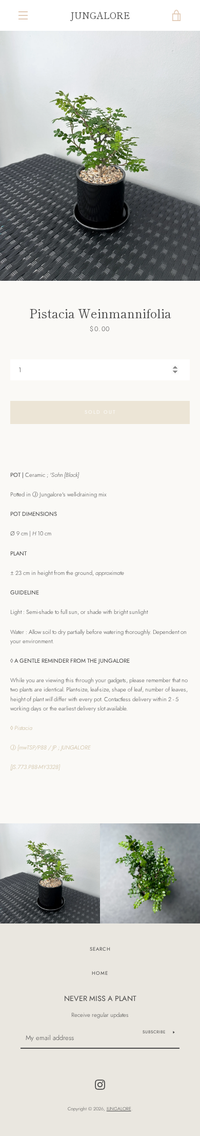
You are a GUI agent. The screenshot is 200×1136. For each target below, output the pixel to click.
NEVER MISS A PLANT (100, 998)
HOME (100, 973)
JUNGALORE (100, 15)
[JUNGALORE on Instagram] (100, 1084)
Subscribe (154, 1032)
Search (100, 949)
